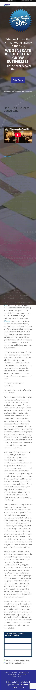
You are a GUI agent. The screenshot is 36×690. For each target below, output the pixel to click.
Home (7, 672)
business (7, 156)
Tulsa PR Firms (24, 672)
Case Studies (22, 674)
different (7, 321)
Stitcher (18, 647)
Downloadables (18, 653)
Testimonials (11, 674)
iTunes (18, 640)
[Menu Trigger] (31, 4)
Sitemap (24, 685)
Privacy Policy (18, 687)
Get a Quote (18, 80)
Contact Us (17, 677)
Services (14, 672)
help (5, 305)
